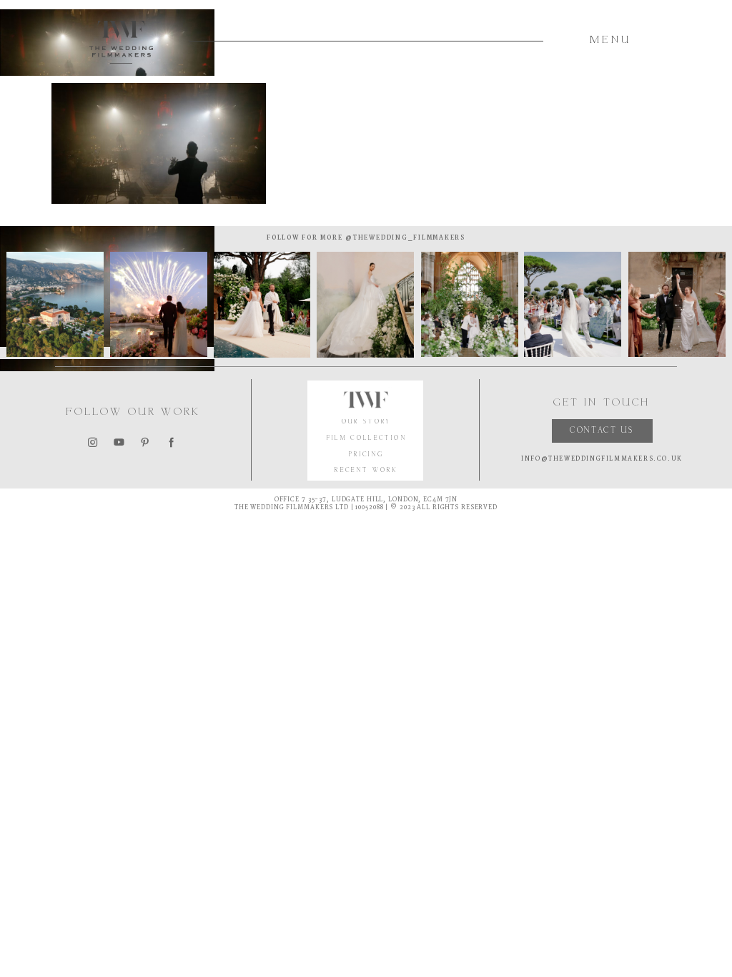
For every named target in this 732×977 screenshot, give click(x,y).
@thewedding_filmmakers (403, 237)
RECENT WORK (366, 471)
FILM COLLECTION (367, 439)
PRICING (367, 455)
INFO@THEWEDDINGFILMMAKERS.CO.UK (602, 458)
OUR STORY (367, 422)
